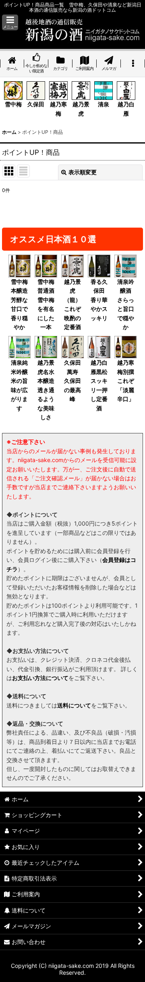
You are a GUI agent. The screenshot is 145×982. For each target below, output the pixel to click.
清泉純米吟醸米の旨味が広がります (19, 385)
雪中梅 (13, 104)
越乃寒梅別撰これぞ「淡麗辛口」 (125, 380)
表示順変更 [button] (82, 172)
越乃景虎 (80, 108)
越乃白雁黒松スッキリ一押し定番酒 (99, 385)
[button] (10, 22)
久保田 (35, 104)
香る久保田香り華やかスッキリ (99, 299)
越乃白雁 (126, 108)
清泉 (103, 104)
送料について (74, 705)
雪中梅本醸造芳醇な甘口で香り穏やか (19, 304)
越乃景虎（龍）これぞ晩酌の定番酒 (72, 304)
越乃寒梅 (58, 108)
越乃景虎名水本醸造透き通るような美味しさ (45, 389)
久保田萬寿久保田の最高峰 (72, 380)
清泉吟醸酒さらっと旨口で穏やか (125, 304)
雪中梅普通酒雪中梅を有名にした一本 (45, 304)
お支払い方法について (40, 677)
